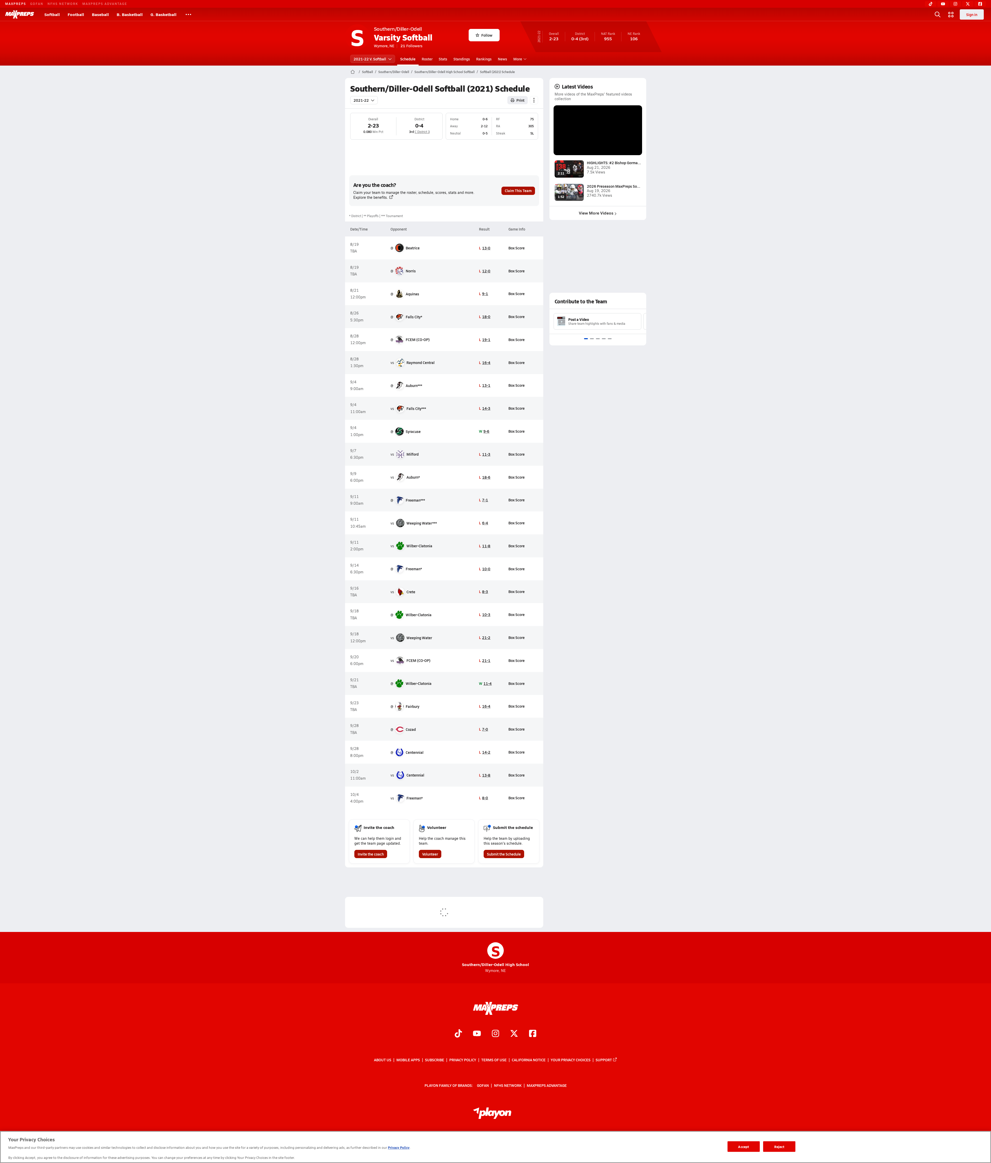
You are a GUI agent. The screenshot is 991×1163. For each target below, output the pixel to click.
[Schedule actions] (534, 100)
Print (520, 100)
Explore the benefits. (370, 197)
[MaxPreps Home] (19, 14)
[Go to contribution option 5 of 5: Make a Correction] (610, 338)
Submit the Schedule (504, 854)
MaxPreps (15, 4)
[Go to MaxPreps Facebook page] (533, 1034)
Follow (486, 35)
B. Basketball (130, 14)
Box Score (516, 247)
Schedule (407, 58)
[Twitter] (967, 4)
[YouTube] (943, 4)
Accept (743, 1146)
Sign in (971, 14)
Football (76, 14)
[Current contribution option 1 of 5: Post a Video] (586, 338)
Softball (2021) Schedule (497, 72)
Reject (779, 1146)
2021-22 (361, 100)
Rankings (484, 58)
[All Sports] (188, 14)
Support (604, 1059)
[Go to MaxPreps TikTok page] (458, 1034)
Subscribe (434, 1059)
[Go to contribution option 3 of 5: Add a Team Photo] (598, 338)
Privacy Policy (462, 1059)
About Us (382, 1059)
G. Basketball (163, 14)
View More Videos (596, 213)
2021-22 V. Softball (370, 58)
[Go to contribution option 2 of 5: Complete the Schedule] (592, 338)
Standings (461, 58)
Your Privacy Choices (570, 1059)
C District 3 (422, 132)
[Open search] (937, 14)
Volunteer (430, 854)
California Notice (529, 1059)
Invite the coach (371, 854)
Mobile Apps (408, 1059)
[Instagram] (955, 4)
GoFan (36, 4)
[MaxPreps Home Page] (353, 72)
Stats (443, 58)
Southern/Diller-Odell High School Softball (444, 72)
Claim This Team (518, 190)
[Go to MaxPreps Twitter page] (514, 1034)
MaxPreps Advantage (104, 4)
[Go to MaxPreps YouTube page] (477, 1034)
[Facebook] (980, 4)
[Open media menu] (951, 14)
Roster (427, 58)
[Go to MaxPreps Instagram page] (495, 1034)
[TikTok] (930, 4)
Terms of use (494, 1059)
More (517, 58)
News (502, 58)
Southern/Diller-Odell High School (495, 954)
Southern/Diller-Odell (393, 72)
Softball (52, 14)
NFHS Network (62, 4)
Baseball (100, 14)
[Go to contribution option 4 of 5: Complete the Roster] (604, 338)
